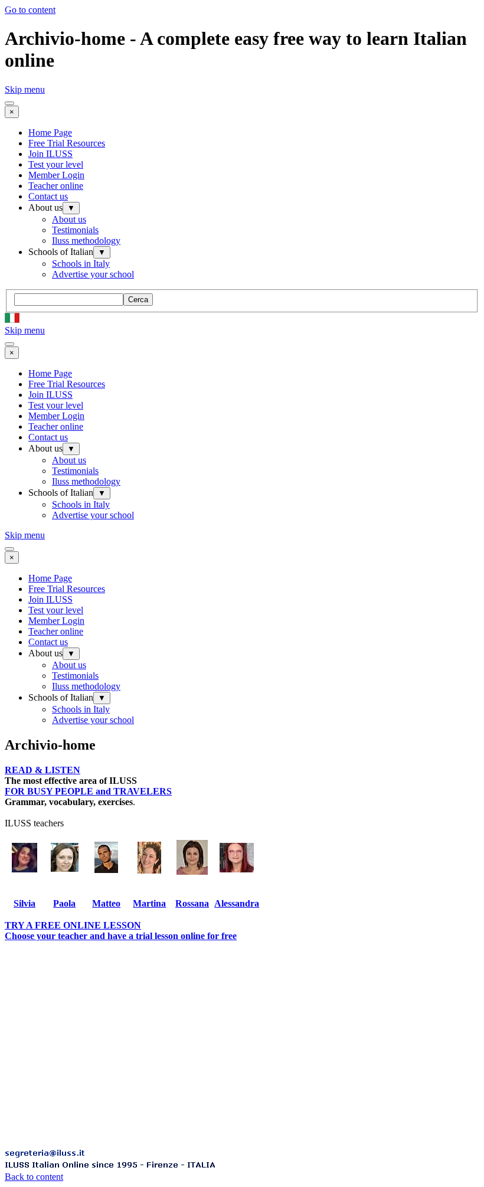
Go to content (30, 10)
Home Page (50, 132)
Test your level (55, 164)
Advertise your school (93, 274)
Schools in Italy (81, 264)
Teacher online (55, 186)
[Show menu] (9, 103)
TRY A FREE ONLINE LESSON (73, 925)
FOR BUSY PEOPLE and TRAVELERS (88, 791)
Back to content (34, 1177)
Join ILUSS (50, 154)
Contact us (48, 196)
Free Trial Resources (66, 143)
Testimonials (75, 230)
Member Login (56, 175)
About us (69, 219)
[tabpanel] (242, 775)
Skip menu (25, 89)
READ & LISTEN (42, 770)
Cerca (138, 299)
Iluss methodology (86, 241)
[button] (45, 1154)
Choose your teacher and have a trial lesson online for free (121, 936)
